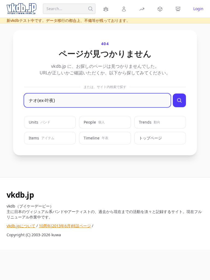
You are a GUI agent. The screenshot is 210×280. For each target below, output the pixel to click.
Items (41, 138)
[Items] (160, 9)
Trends (149, 122)
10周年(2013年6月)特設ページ (65, 225)
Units (39, 122)
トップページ (150, 138)
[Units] (106, 9)
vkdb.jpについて (21, 225)
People (94, 122)
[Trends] (142, 9)
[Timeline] (178, 9)
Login (198, 8)
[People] (124, 9)
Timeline (96, 138)
